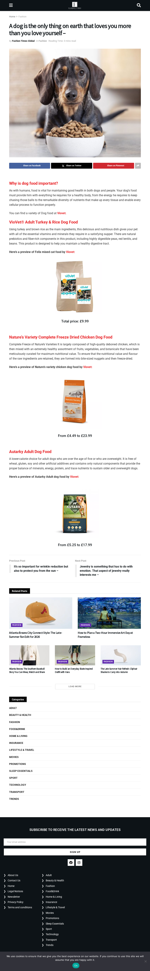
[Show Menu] (11, 5)
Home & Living (18, 736)
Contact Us (14, 880)
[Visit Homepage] (74, 5)
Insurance (16, 742)
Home (12, 16)
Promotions (17, 763)
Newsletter (14, 896)
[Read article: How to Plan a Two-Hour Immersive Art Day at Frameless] (109, 613)
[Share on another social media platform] (138, 166)
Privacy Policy (15, 902)
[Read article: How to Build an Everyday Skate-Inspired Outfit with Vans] (75, 655)
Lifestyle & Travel (21, 749)
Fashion (22, 16)
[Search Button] (139, 5)
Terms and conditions (20, 907)
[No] (145, 961)
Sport (13, 777)
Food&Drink (17, 729)
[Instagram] (79, 862)
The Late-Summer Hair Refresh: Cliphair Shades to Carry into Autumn (119, 670)
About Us (13, 875)
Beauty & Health (20, 714)
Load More (75, 686)
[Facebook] (71, 862)
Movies (14, 757)
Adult (13, 708)
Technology (17, 784)
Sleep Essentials (21, 770)
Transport (16, 791)
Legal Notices (15, 891)
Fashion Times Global (23, 41)
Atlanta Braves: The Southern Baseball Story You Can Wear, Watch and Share (27, 670)
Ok (76, 965)
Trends (14, 798)
